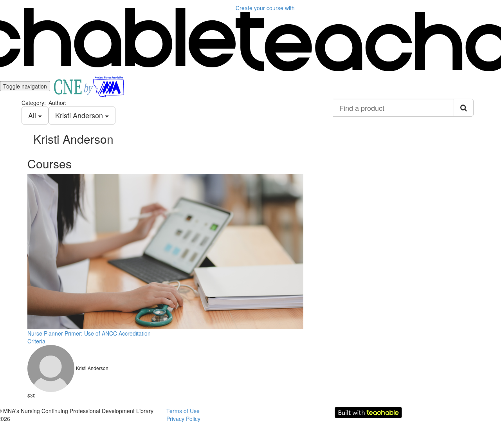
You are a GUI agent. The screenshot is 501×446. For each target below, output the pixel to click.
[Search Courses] (464, 108)
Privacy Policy (183, 419)
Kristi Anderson (80, 115)
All (33, 115)
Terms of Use (183, 411)
